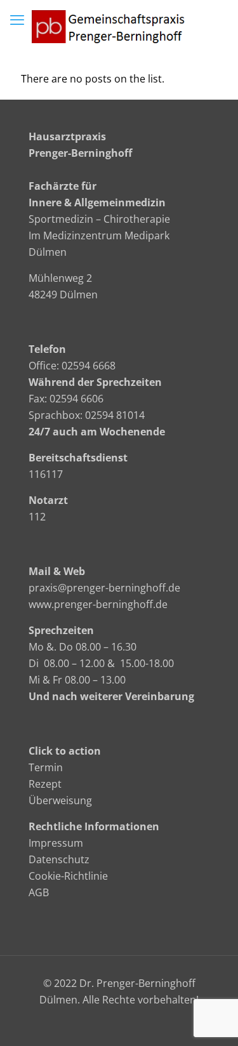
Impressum (56, 843)
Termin (46, 767)
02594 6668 (89, 366)
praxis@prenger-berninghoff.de (104, 588)
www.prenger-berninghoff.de (98, 604)
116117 (46, 474)
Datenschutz (59, 859)
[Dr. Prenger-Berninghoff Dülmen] (119, 25)
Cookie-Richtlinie (68, 876)
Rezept (45, 784)
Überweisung (60, 800)
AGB (39, 892)
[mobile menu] (17, 19)
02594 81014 (115, 415)
